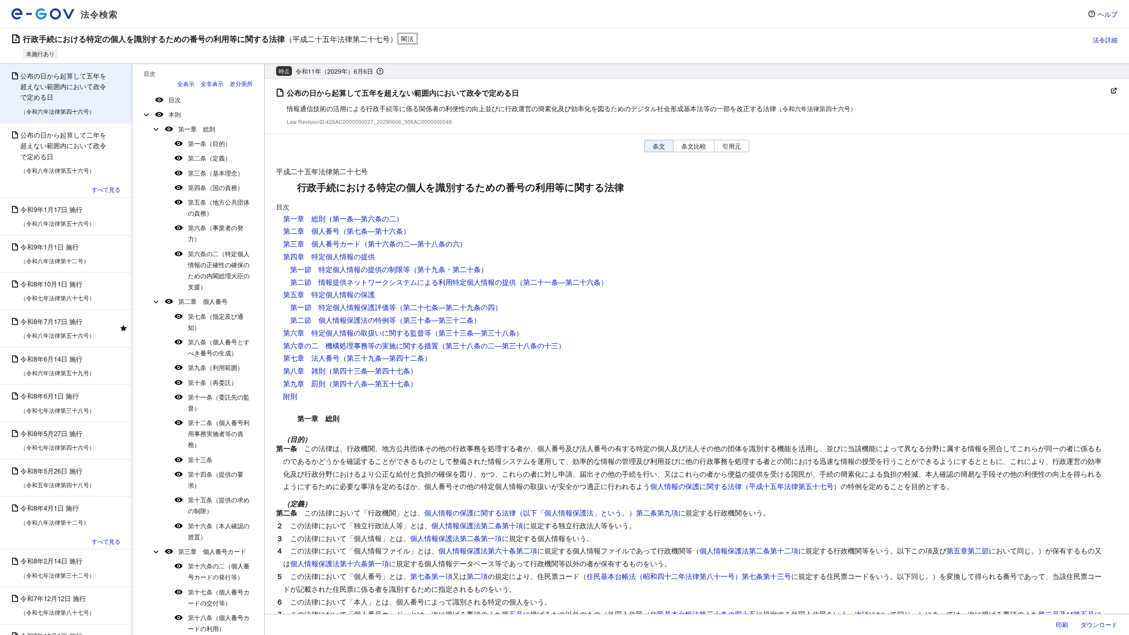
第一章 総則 (196, 128)
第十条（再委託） (212, 382)
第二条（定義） (209, 157)
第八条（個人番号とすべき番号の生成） (219, 347)
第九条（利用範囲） (215, 367)
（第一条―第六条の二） (364, 218)
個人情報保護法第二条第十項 (477, 525)
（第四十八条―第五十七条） (371, 383)
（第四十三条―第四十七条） (371, 371)
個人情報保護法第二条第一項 (456, 538)
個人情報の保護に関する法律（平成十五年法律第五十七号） (745, 486)
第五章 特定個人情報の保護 (329, 294)
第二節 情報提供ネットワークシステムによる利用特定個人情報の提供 (403, 282)
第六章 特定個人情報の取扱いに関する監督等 (357, 333)
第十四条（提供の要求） (215, 479)
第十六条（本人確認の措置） (219, 531)
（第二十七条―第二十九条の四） (449, 307)
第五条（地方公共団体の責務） (219, 207)
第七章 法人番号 (311, 358)
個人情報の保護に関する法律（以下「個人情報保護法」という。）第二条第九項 (551, 513)
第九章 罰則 (304, 383)
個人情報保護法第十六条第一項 (339, 563)
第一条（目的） (209, 143)
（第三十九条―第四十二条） (385, 358)
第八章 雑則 (304, 371)
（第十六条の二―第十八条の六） (414, 244)
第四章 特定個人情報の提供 (329, 256)
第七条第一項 (431, 576)
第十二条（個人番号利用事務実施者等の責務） (219, 433)
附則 (290, 396)
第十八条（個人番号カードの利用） (219, 623)
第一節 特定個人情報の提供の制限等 (350, 269)
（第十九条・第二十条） (449, 269)
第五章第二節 (967, 550)
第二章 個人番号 (203, 301)
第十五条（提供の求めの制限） (219, 505)
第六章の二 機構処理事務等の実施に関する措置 (360, 345)
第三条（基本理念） (215, 172)
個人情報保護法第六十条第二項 (487, 550)
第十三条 (200, 459)
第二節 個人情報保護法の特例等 (343, 320)
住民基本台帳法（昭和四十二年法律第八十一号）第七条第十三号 (689, 576)
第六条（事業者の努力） (215, 233)
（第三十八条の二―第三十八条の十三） (501, 345)
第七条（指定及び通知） (215, 322)
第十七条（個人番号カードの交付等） (219, 597)
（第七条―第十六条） (375, 231)
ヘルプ (1108, 14)
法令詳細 (1105, 39)
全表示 (185, 83)
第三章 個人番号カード (212, 551)
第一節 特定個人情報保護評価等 (343, 307)
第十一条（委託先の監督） (219, 402)
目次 (174, 99)
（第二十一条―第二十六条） (562, 282)
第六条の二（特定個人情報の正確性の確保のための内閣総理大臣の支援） (219, 270)
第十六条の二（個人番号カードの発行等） (219, 571)
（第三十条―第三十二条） (438, 320)
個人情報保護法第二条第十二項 (748, 550)
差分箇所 (241, 83)
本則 (174, 114)
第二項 (477, 576)
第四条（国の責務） (215, 187)
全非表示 (212, 83)
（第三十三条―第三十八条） (477, 333)
